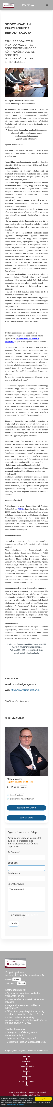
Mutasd (24, 787)
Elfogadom (43, 1099)
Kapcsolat (26, 1071)
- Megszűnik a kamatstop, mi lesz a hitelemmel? (22, 1006)
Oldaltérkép (26, 1056)
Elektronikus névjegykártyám (22, 799)
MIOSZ (21, 509)
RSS (26, 1086)
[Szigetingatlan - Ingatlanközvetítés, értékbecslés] (8, 5)
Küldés (14, 924)
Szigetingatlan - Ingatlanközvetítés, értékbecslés (25, 974)
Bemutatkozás (26, 818)
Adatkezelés (26, 1061)
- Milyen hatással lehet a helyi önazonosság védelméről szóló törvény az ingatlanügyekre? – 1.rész (26, 1020)
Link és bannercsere (26, 1081)
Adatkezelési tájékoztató (15, 1104)
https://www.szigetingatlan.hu (25, 690)
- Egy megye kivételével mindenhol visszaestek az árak (22, 994)
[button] (28, 5)
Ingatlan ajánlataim (26, 808)
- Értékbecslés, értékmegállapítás (22, 1038)
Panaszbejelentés (26, 1066)
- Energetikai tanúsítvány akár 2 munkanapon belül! (21, 1033)
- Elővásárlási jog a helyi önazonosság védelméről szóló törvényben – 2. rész (24, 1012)
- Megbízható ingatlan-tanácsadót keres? (25, 1042)
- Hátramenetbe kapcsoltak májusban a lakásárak (25, 1000)
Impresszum (26, 1076)
